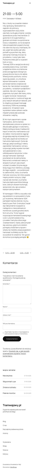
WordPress (13, 467)
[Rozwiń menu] (30, 3)
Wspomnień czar (9, 381)
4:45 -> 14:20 (24, 253)
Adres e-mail (7, 315)
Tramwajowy (10, 18)
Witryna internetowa (9, 323)
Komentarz (6, 284)
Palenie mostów (9, 393)
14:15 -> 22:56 (10, 253)
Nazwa (5, 307)
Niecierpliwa (7, 376)
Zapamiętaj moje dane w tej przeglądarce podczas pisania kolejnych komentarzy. (17, 333)
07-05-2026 (27, 376)
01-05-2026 (27, 381)
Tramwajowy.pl (8, 3)
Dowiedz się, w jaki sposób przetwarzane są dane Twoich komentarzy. (16, 353)
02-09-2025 (27, 393)
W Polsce (18, 18)
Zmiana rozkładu (9, 387)
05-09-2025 (27, 387)
